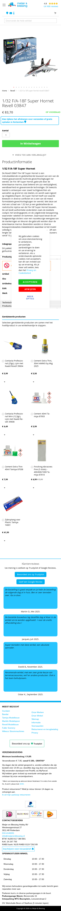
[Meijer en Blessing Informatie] (13, 13)
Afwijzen (30, 289)
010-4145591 (8, 833)
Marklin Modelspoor (11, 721)
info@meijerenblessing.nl (13, 836)
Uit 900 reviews (51, 6)
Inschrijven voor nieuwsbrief (17, 849)
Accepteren (30, 282)
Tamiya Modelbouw (10, 718)
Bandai (5, 714)
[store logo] (17, 5)
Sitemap (35, 719)
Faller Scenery (8, 728)
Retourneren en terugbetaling (44, 729)
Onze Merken (37, 712)
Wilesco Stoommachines (13, 731)
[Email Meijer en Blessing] (11, 13)
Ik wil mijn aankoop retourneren (16, 795)
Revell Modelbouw (10, 724)
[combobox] (30, 20)
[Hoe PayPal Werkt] (30, 807)
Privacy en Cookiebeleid (27, 271)
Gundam (6, 711)
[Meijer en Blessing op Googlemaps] (7, 13)
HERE (22, 784)
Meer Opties (30, 297)
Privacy (34, 733)
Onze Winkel (37, 716)
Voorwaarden (37, 726)
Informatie (36, 722)
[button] (14, 87)
